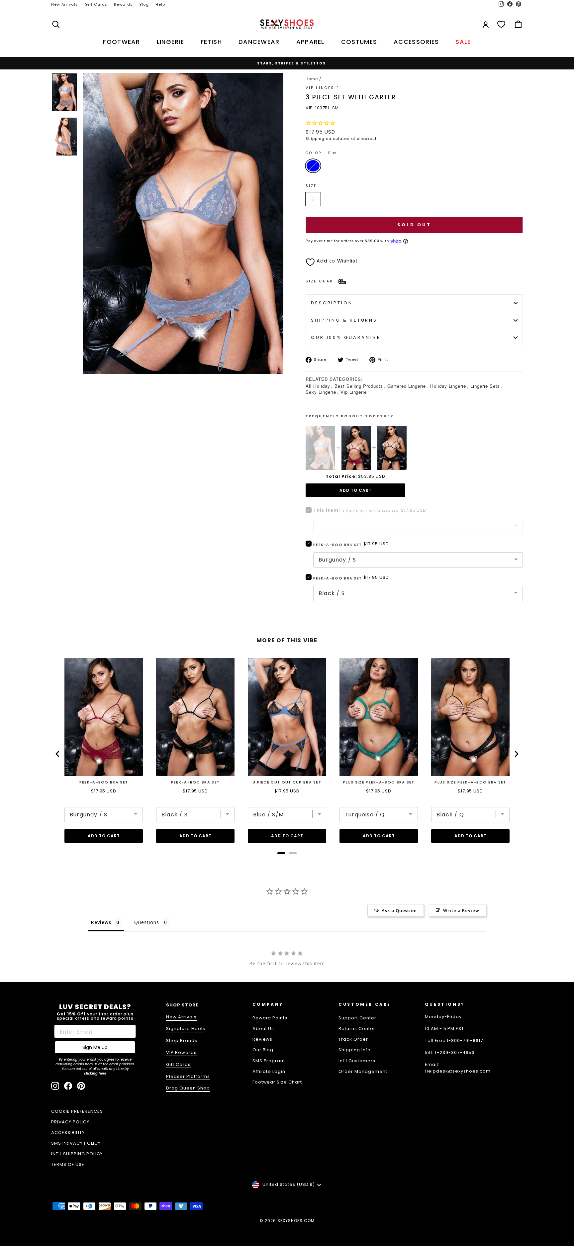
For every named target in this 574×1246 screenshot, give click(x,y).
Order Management (362, 1071)
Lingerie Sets (485, 386)
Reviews (262, 1039)
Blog (144, 4)
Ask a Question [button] (399, 910)
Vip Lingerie (353, 392)
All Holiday (318, 386)
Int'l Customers (356, 1061)
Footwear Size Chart (277, 1082)
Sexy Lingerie (321, 392)
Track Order (353, 1039)
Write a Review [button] (461, 910)
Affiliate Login (269, 1071)
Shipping (315, 138)
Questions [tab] (146, 922)
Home (312, 78)
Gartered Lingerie (406, 386)
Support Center (357, 1018)
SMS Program (268, 1061)
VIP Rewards (181, 1052)
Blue (313, 165)
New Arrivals (64, 4)
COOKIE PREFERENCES (77, 1111)
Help (160, 4)
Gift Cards (96, 4)
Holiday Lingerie (448, 386)
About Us (263, 1028)
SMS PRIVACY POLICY (76, 1143)
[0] (501, 24)
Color (321, 153)
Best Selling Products (359, 386)
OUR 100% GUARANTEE (346, 337)
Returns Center (356, 1028)
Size (311, 185)
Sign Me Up (95, 1047)
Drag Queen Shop (188, 1088)
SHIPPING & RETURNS (344, 320)
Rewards (123, 4)
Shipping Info (354, 1050)
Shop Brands (181, 1040)
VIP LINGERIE (322, 87)
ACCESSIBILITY (68, 1132)
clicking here (95, 1073)
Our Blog (263, 1050)
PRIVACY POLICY (70, 1122)
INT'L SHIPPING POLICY (77, 1154)
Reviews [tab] (101, 922)
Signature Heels (185, 1028)
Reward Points (270, 1018)
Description (332, 303)
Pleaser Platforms (188, 1076)
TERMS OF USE (67, 1164)
